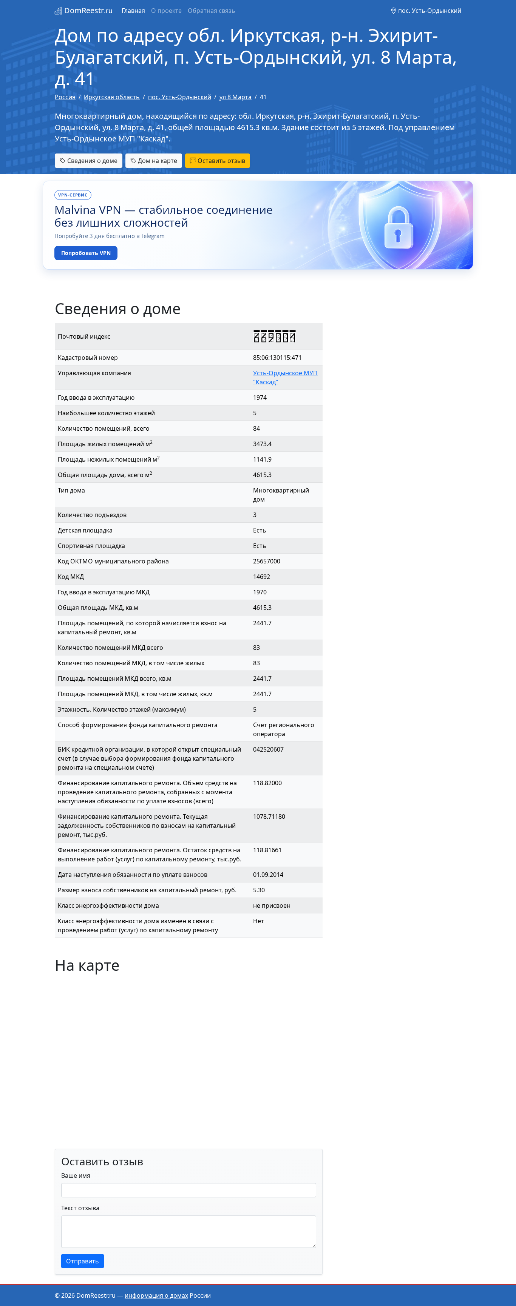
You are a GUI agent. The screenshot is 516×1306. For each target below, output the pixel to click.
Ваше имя (75, 1175)
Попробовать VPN (86, 252)
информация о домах (156, 1295)
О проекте (166, 10)
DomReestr (87, 10)
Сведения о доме (91, 161)
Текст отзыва (80, 1208)
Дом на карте (156, 161)
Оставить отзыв (220, 161)
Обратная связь (211, 10)
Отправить (82, 1261)
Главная (133, 10)
